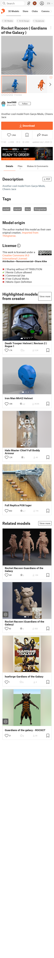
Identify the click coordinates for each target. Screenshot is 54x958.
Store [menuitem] (25, 11)
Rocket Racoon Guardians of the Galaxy (24, 569)
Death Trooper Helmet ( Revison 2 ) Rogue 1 (26, 345)
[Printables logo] (3, 11)
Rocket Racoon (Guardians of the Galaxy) (24, 623)
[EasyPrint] (29, 3)
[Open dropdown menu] (51, 28)
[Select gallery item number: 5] (31, 338)
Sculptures (39, 21)
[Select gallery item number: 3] (27, 338)
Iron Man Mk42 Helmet (19, 398)
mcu (28, 209)
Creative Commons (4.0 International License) (24, 258)
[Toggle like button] (6, 350)
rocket (6, 209)
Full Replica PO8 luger (18, 505)
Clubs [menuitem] (35, 11)
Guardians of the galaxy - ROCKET (25, 730)
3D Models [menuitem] (13, 11)
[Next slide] (50, 84)
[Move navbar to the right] (51, 11)
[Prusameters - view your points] (35, 3)
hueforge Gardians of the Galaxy (24, 676)
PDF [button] (48, 179)
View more (44, 296)
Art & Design (24, 21)
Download (29, 125)
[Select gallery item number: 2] (24, 338)
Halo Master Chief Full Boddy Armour (22, 452)
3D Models (8, 21)
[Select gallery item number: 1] (22, 338)
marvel (17, 209)
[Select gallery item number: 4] (29, 338)
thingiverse (40, 209)
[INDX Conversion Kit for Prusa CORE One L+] (27, 153)
